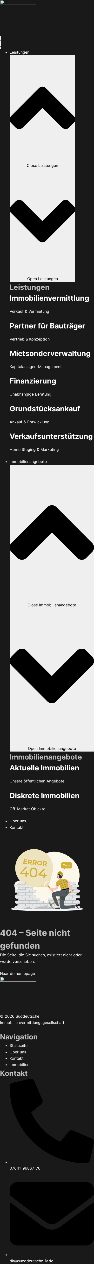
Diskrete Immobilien (45, 795)
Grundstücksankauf (45, 408)
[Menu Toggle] (0, 42)
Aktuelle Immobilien (44, 767)
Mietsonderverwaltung (50, 353)
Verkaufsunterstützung (51, 436)
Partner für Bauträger (47, 325)
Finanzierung (33, 380)
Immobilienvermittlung (49, 298)
